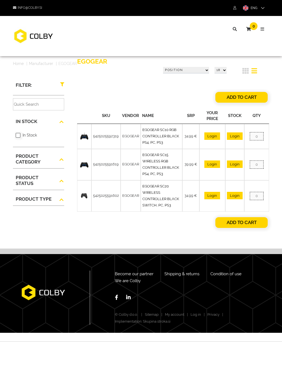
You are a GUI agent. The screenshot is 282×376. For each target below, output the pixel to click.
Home (18, 63)
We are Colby (128, 280)
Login (212, 136)
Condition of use (226, 273)
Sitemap (152, 314)
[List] (254, 71)
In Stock (30, 135)
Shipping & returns (181, 273)
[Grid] (245, 71)
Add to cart (242, 97)
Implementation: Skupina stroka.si (142, 321)
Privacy (213, 314)
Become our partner (134, 273)
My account (174, 314)
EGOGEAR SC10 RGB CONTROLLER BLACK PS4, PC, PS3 (160, 136)
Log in (196, 314)
